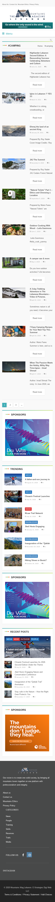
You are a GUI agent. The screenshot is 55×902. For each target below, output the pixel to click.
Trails (8, 838)
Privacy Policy (34, 4)
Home (40, 46)
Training (9, 825)
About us (7, 793)
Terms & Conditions (13, 894)
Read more (37, 85)
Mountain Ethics (23, 4)
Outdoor (25, 639)
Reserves (10, 833)
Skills (8, 829)
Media (28, 475)
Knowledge (31, 522)
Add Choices (46, 894)
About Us (5, 4)
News (28, 509)
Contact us (7, 797)
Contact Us (13, 4)
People (34, 639)
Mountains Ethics (10, 801)
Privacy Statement (31, 894)
